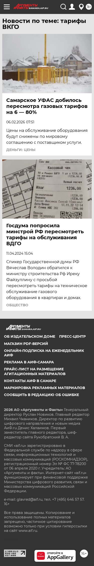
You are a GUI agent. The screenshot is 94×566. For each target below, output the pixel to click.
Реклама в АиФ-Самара (29, 362)
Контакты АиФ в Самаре (30, 381)
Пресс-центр (72, 336)
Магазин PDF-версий (26, 343)
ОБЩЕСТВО (17, 305)
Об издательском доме (29, 336)
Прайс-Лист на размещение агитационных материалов (34, 371)
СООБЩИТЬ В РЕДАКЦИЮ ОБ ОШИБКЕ (41, 395)
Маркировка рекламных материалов (44, 388)
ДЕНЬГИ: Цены (20, 150)
